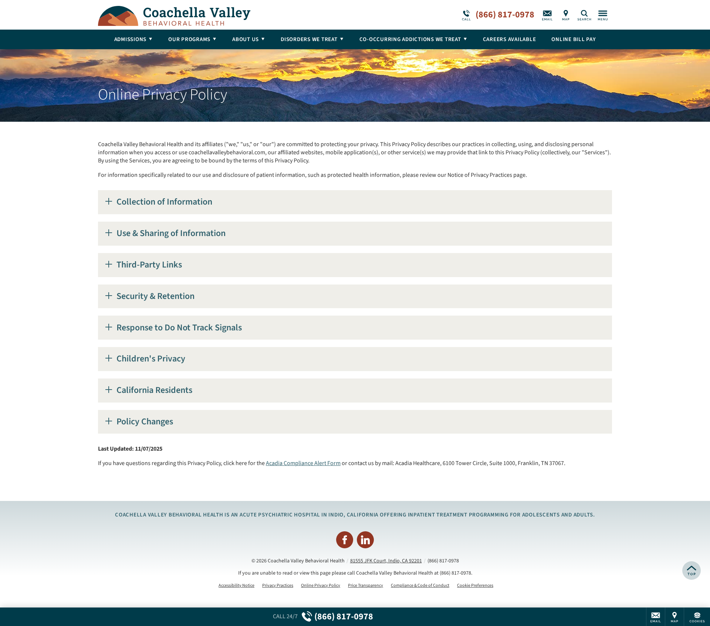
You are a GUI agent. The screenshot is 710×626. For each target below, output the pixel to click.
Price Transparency (365, 586)
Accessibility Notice (236, 586)
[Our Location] (566, 14)
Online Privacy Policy (320, 586)
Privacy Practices (277, 586)
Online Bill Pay (573, 39)
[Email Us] (547, 14)
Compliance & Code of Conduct (420, 586)
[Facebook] (344, 539)
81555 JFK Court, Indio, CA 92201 (386, 561)
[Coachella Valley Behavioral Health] (209, 15)
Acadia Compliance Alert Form (303, 463)
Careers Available (509, 39)
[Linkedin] (365, 539)
